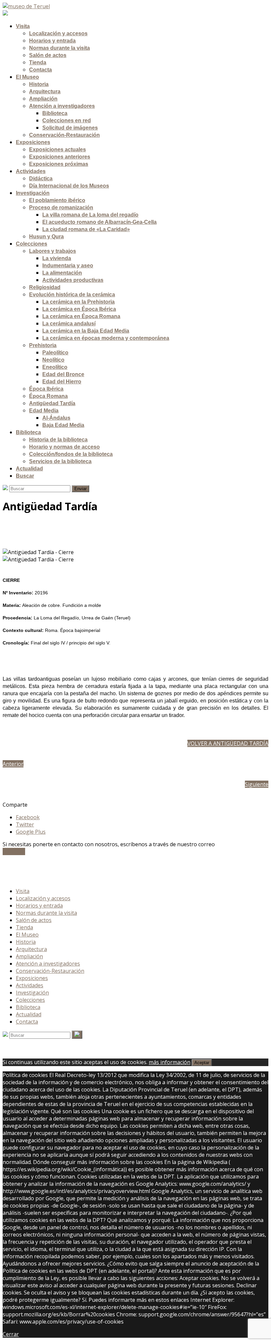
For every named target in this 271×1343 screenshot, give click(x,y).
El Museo (27, 934)
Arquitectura (31, 949)
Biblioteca (28, 1007)
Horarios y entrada (39, 905)
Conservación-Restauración (50, 970)
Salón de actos (34, 920)
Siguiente (256, 784)
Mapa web (29, 878)
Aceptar (201, 1062)
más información (169, 1062)
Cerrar (11, 1334)
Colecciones (30, 999)
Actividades (29, 985)
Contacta (27, 1021)
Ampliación (29, 956)
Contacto (14, 851)
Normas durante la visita (46, 912)
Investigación (32, 992)
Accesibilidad (31, 871)
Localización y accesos (43, 898)
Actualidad (28, 1014)
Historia (26, 941)
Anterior (13, 763)
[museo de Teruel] (26, 6)
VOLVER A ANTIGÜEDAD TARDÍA (227, 743)
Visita (22, 891)
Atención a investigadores (48, 963)
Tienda (24, 927)
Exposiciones (32, 978)
